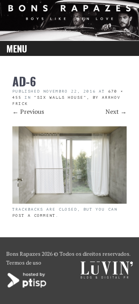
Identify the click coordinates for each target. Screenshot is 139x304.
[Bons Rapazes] (69, 17)
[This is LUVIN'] (107, 276)
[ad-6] (69, 201)
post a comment (34, 215)
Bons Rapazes (23, 253)
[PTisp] (27, 286)
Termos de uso (23, 262)
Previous (28, 111)
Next (116, 111)
